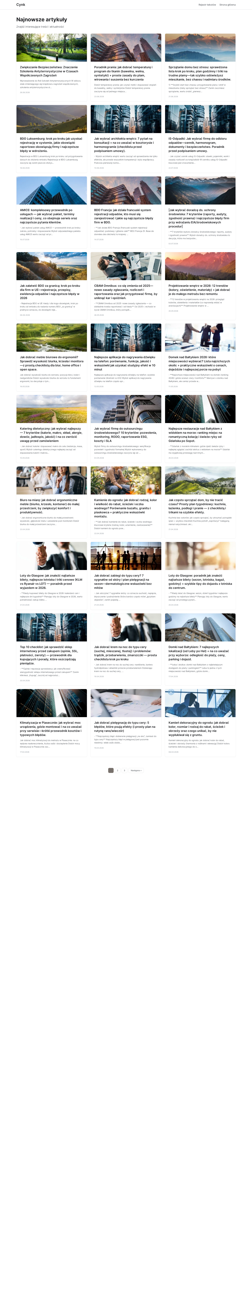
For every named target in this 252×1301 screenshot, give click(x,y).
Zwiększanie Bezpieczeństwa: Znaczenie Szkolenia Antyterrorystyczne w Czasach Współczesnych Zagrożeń (49, 71)
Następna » (136, 770)
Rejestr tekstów (207, 4)
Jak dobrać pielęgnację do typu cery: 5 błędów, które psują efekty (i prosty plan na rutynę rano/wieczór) (124, 727)
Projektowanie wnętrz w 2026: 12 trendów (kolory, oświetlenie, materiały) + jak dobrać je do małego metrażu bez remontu (199, 290)
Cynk (20, 4)
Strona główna (227, 4)
